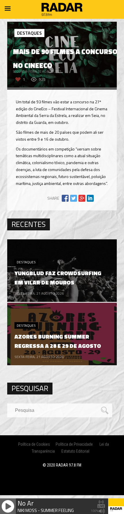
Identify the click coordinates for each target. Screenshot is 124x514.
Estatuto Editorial (75, 451)
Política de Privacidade (74, 444)
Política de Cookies (34, 444)
